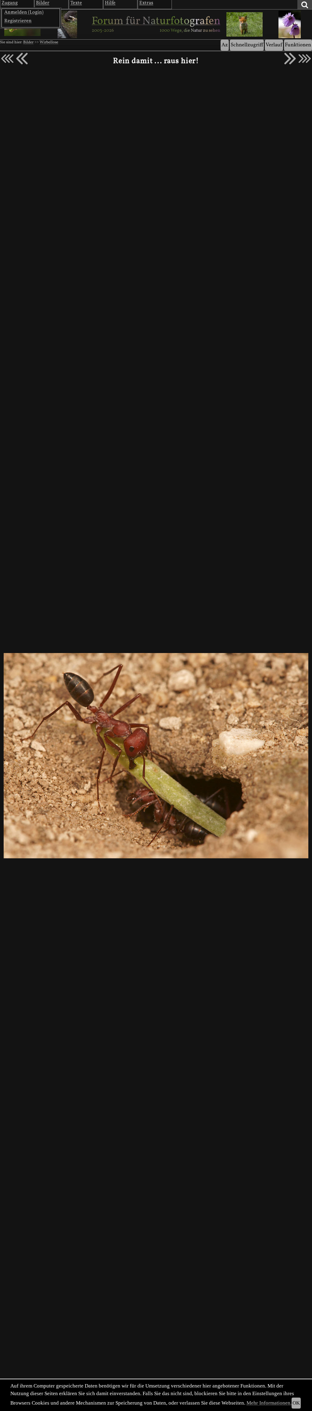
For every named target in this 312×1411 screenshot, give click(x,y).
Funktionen (298, 44)
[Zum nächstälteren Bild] (304, 58)
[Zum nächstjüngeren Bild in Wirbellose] (22, 58)
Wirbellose (49, 42)
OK (296, 1403)
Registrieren (18, 21)
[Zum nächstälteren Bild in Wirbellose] (290, 58)
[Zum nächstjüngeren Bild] (7, 58)
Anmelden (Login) (24, 12)
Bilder (28, 42)
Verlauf (274, 44)
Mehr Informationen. (269, 1403)
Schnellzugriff (247, 44)
